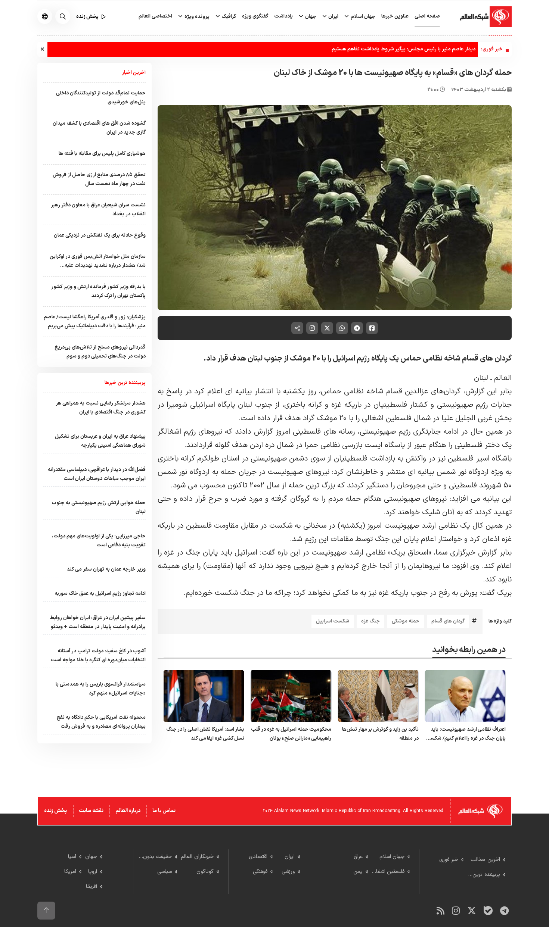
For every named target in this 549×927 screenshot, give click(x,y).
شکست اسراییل (332, 621)
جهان (310, 17)
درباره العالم (127, 811)
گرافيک (228, 17)
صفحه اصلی (427, 16)
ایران (332, 17)
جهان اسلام (362, 17)
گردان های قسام (448, 621)
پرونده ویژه (196, 17)
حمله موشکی (405, 621)
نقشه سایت (91, 811)
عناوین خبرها (395, 16)
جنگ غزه (370, 621)
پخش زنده (55, 811)
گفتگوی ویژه (255, 16)
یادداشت (283, 16)
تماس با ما (164, 811)
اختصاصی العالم (155, 16)
